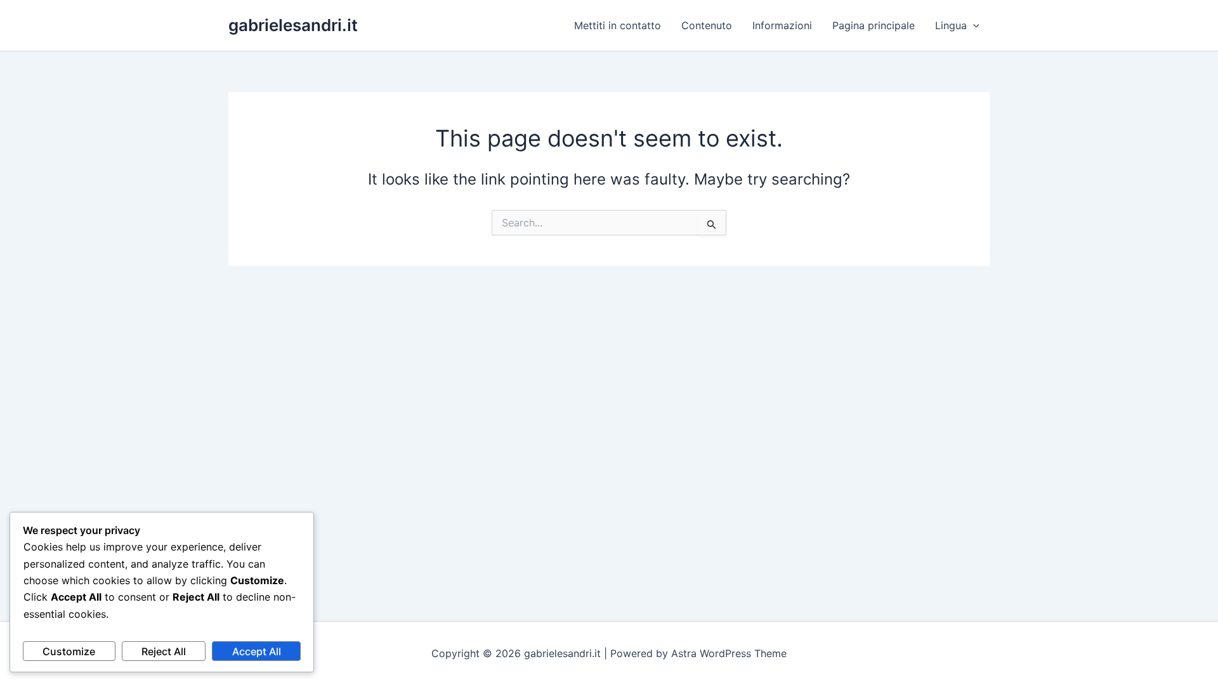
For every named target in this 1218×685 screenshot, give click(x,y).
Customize (69, 651)
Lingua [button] (951, 25)
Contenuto (706, 25)
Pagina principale (873, 25)
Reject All (163, 651)
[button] (973, 25)
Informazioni (782, 25)
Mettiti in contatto (617, 25)
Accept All (256, 651)
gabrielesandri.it (293, 25)
